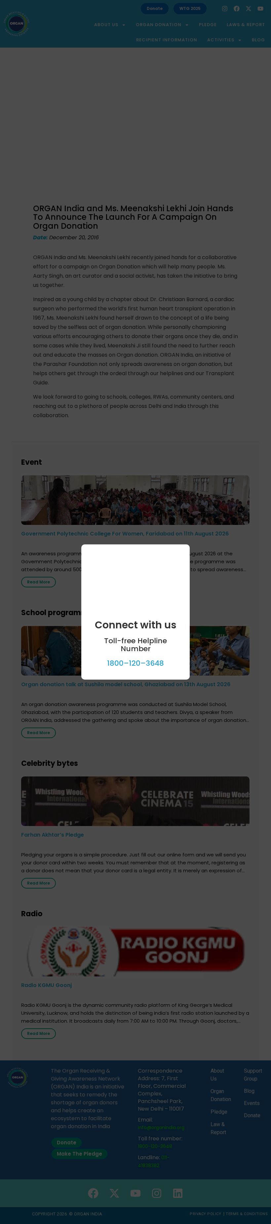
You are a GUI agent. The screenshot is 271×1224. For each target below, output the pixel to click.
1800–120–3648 (135, 663)
